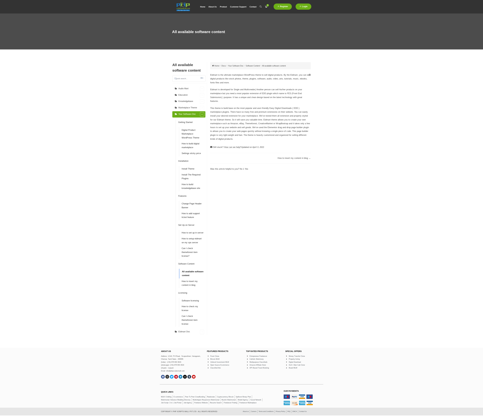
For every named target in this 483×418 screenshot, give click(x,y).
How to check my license (190, 308)
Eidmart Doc (184, 331)
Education (183, 95)
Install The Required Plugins (191, 177)
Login (304, 6)
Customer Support (238, 7)
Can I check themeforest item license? (189, 252)
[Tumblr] (189, 377)
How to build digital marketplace (190, 145)
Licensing (182, 293)
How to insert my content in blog (190, 283)
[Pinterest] (176, 377)
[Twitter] (172, 377)
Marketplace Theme (187, 107)
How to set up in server (193, 233)
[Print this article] (310, 75)
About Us (212, 7)
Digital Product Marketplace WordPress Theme (190, 134)
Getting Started (185, 122)
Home (202, 7)
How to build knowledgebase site (191, 186)
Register (283, 6)
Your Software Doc (187, 114)
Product (223, 7)
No (242, 169)
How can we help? (232, 147)
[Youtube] (194, 377)
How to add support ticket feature (191, 215)
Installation (183, 161)
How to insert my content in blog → (294, 158)
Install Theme (188, 169)
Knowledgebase (185, 101)
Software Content (186, 264)
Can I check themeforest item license (189, 320)
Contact (253, 7)
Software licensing (190, 300)
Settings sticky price (191, 153)
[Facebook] (163, 377)
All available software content (192, 273)
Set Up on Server (186, 225)
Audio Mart (183, 88)
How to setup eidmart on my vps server (192, 240)
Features (182, 196)
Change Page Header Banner (192, 205)
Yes (246, 169)
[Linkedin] (180, 377)
